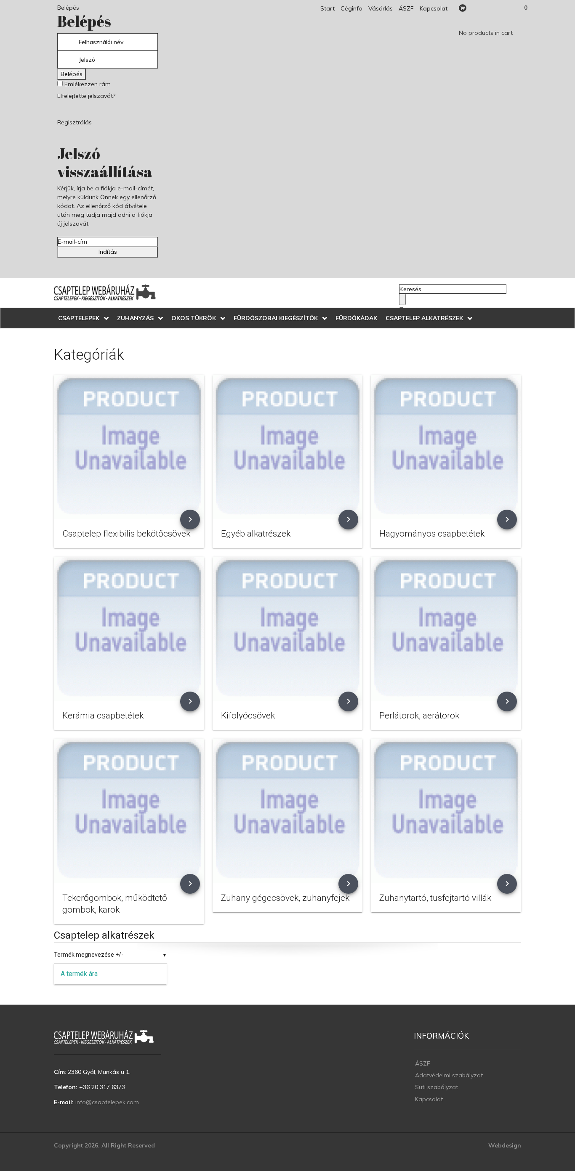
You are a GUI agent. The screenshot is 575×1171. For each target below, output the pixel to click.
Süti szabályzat (436, 1087)
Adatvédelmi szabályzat (449, 1075)
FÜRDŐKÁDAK (356, 318)
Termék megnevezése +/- (88, 954)
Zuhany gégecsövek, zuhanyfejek (285, 898)
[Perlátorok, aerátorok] (446, 629)
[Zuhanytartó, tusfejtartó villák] (446, 811)
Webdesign (504, 1145)
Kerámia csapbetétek (103, 715)
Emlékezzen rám (87, 84)
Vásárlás (380, 8)
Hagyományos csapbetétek (431, 534)
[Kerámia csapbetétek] (129, 629)
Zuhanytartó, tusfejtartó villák (435, 898)
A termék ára (79, 974)
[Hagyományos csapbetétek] (446, 447)
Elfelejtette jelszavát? (86, 96)
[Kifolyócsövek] (288, 629)
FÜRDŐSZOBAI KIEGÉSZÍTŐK (276, 318)
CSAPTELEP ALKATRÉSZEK (424, 318)
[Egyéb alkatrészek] (288, 447)
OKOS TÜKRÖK (193, 318)
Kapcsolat (433, 8)
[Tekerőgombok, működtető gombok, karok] (129, 811)
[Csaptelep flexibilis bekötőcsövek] (129, 447)
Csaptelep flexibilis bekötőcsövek (126, 534)
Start (327, 8)
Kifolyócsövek (248, 715)
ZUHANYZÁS (135, 318)
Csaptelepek (78, 318)
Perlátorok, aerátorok (419, 715)
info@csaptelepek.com (107, 1102)
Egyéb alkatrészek (255, 534)
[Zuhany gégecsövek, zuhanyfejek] (288, 811)
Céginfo (351, 8)
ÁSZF (406, 8)
